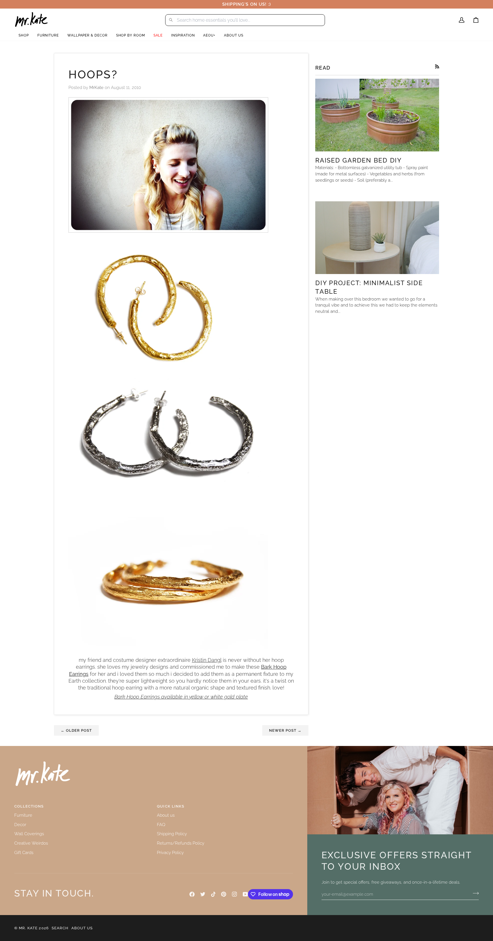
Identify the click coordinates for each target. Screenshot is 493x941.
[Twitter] (202, 894)
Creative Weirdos (31, 843)
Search (60, 928)
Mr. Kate (28, 928)
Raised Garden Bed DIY (358, 160)
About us (166, 815)
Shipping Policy (172, 833)
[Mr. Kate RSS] (437, 66)
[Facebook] (192, 894)
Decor (20, 824)
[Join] (474, 893)
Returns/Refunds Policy (180, 843)
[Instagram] (234, 894)
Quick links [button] (170, 806)
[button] (23, 35)
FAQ (161, 824)
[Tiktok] (213, 894)
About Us (82, 928)
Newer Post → (285, 730)
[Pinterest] (223, 894)
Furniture (23, 815)
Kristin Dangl (206, 660)
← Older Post (76, 730)
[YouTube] (245, 894)
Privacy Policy (170, 852)
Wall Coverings (29, 833)
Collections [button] (29, 806)
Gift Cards (23, 852)
